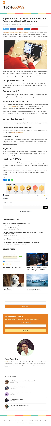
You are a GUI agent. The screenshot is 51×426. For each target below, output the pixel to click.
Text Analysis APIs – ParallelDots (12, 267)
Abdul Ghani (7, 361)
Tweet (6, 28)
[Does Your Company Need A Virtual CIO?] (7, 388)
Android (14, 244)
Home (5, 420)
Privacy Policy (43, 420)
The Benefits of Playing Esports (16, 399)
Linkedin (28, 28)
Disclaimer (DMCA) (34, 420)
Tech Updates (18, 225)
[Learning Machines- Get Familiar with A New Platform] (14, 280)
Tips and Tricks (23, 244)
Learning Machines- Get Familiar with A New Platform (18, 238)
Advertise (11, 420)
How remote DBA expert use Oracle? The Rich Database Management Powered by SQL (36, 269)
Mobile (18, 244)
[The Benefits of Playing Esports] (7, 400)
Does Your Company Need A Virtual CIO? (18, 387)
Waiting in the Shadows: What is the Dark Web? (16, 223)
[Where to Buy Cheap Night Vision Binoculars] (7, 406)
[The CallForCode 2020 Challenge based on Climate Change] (37, 280)
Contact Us (24, 420)
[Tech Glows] (25, 7)
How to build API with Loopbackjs (12, 228)
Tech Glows (22, 423)
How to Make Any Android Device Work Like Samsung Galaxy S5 (21, 242)
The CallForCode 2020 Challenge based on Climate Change (35, 289)
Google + (21, 28)
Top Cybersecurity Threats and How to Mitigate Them (21, 393)
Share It (13, 28)
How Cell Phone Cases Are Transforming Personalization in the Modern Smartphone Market (23, 233)
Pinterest (35, 28)
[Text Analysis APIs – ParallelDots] (14, 259)
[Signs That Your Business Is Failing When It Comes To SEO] (7, 382)
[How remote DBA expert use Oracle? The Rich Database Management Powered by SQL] (37, 259)
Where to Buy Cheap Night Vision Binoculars (19, 405)
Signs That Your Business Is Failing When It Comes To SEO (22, 381)
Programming (29, 24)
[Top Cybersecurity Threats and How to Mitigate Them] (7, 394)
